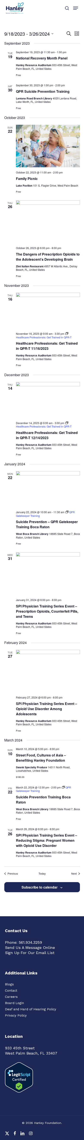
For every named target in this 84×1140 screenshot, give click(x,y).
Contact (11, 990)
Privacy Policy (16, 1015)
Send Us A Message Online (30, 947)
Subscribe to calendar (40, 887)
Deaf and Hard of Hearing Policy (30, 1009)
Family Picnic (27, 178)
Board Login (14, 1003)
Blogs (9, 984)
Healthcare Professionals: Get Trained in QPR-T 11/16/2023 (47, 346)
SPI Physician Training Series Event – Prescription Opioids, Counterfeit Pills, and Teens (47, 611)
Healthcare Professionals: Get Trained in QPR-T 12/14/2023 (47, 435)
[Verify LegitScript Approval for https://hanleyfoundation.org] (19, 1094)
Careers (11, 997)
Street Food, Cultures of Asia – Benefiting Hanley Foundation (41, 758)
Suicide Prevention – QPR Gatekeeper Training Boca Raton (47, 524)
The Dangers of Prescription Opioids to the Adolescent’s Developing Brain (48, 257)
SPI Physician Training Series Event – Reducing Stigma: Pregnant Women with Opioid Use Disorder (46, 840)
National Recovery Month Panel (41, 58)
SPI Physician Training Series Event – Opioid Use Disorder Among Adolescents (46, 708)
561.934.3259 (30, 942)
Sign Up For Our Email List (29, 952)
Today (42, 873)
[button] (75, 8)
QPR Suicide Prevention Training (43, 91)
